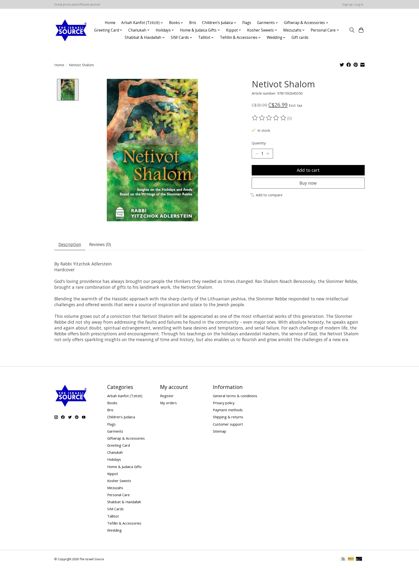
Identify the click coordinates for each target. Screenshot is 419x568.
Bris (192, 22)
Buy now (308, 183)
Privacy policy (223, 402)
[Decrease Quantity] (257, 153)
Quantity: (259, 142)
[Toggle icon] (351, 30)
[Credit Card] (343, 559)
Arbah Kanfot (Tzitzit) (124, 395)
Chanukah (115, 452)
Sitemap (219, 431)
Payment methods (228, 409)
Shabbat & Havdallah (124, 501)
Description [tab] (69, 244)
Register (167, 395)
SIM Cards (115, 508)
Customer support (228, 424)
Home (110, 22)
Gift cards (299, 37)
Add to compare (269, 194)
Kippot (112, 473)
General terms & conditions (235, 395)
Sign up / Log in (352, 4)
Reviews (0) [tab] (100, 244)
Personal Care (118, 494)
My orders (168, 402)
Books (112, 402)
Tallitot (113, 516)
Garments (115, 431)
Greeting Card (118, 445)
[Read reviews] (269, 118)
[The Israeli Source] (70, 30)
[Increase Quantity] (267, 153)
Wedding (114, 530)
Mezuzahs (115, 487)
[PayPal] (351, 559)
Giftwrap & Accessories (126, 438)
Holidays (114, 459)
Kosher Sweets (119, 480)
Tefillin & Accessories (124, 523)
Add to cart (308, 170)
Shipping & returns (228, 416)
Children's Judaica (121, 416)
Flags (246, 22)
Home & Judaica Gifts (124, 466)
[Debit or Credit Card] (359, 559)
